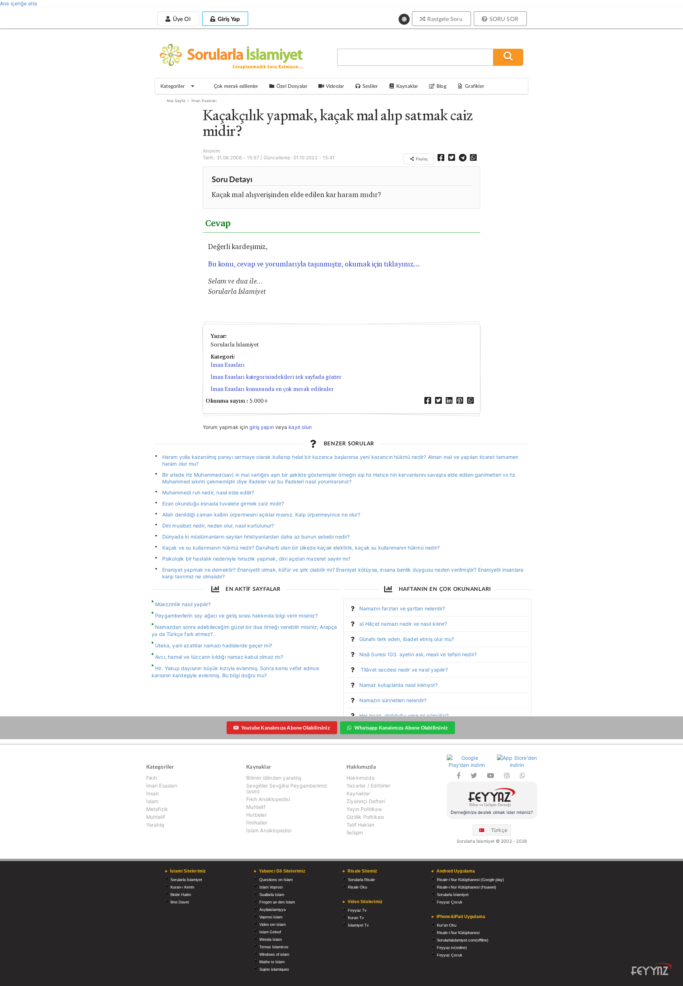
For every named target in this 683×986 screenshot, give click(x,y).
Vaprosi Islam (270, 917)
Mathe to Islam (272, 962)
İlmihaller (256, 823)
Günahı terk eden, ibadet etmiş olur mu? (406, 639)
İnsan (152, 793)
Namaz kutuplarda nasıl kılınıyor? (398, 685)
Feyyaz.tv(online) (452, 947)
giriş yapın (261, 427)
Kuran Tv (356, 918)
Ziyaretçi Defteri (365, 801)
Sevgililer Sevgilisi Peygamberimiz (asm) (286, 788)
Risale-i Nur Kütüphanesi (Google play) (470, 880)
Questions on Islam (276, 880)
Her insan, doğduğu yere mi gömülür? (404, 715)
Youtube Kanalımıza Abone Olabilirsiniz (285, 728)
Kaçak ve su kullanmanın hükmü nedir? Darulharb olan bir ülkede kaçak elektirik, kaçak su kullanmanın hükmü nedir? (301, 548)
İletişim (354, 832)
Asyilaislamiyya (272, 909)
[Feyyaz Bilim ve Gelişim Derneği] (492, 798)
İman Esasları (204, 100)
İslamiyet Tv (358, 925)
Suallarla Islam (271, 894)
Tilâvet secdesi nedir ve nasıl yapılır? (403, 670)
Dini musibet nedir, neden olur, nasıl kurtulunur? (218, 526)
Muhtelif (155, 817)
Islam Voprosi (270, 887)
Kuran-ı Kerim (182, 887)
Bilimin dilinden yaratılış (273, 778)
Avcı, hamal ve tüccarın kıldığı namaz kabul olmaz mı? (219, 657)
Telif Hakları (360, 825)
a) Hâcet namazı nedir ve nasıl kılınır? (403, 624)
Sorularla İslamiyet (186, 880)
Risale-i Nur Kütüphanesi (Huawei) (466, 887)
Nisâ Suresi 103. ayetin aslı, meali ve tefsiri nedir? (418, 654)
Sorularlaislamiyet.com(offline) (462, 940)
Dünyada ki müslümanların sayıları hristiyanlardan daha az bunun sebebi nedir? (256, 537)
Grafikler (474, 86)
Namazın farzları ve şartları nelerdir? (402, 608)
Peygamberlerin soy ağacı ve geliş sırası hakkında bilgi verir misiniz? (236, 616)
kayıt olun (300, 427)
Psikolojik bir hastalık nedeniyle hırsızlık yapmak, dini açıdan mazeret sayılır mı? (256, 559)
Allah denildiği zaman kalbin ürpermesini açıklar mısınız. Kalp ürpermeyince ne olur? (261, 514)
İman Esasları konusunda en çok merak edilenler (272, 389)
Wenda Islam (270, 939)
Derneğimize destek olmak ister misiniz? (492, 812)
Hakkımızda (360, 778)
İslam (152, 801)
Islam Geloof (270, 932)
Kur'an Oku (446, 925)
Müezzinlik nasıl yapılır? (183, 604)
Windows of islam (274, 954)
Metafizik (157, 809)
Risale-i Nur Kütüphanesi (458, 933)
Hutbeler (256, 815)
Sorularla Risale (361, 880)
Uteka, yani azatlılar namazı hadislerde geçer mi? (213, 645)
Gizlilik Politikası (365, 817)
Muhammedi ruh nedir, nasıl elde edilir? (208, 492)
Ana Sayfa (175, 100)
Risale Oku (357, 887)
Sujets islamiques (274, 969)
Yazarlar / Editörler (368, 786)
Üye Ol (180, 18)
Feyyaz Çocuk (449, 902)
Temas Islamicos (273, 947)
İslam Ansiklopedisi (268, 830)
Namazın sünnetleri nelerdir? (393, 700)
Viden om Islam (272, 924)
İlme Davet (179, 902)
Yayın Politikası (364, 809)
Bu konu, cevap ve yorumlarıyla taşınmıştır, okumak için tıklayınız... (314, 264)
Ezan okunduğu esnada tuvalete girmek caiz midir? (223, 503)
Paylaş (421, 158)
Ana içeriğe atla (18, 3)
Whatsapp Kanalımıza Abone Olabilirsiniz (401, 728)
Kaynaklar (358, 793)
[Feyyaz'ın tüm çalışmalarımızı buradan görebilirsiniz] (651, 969)
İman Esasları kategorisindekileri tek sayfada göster (276, 376)
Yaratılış (155, 825)
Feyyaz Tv (357, 910)
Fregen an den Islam (277, 902)
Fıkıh (151, 778)
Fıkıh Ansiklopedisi (268, 799)
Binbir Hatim (180, 894)
